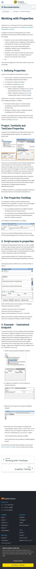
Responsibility (5, 530)
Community (4, 540)
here (29, 192)
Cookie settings (18, 560)
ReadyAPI (22, 517)
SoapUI (21, 522)
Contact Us (4, 522)
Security (21, 535)
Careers (3, 520)
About (3, 517)
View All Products (24, 525)
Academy (3, 538)
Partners (3, 528)
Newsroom (4, 525)
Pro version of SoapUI (9, 447)
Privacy (21, 532)
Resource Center (5, 543)
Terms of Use (23, 538)
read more (20, 84)
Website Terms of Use (25, 540)
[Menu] (33, 7)
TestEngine (22, 520)
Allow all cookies (18, 565)
